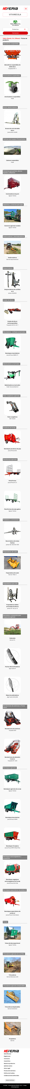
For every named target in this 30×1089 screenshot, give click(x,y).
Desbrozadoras (12, 258)
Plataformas (12, 481)
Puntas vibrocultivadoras (12, 667)
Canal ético (7, 1061)
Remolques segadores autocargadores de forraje (12, 881)
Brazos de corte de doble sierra (12, 130)
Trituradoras (12, 976)
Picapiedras (12, 1039)
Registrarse (7, 1056)
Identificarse (7, 1054)
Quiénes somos (8, 1066)
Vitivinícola (15, 14)
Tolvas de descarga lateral (12, 944)
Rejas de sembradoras (12, 696)
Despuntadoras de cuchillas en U (12, 291)
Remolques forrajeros (12, 847)
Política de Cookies (9, 1073)
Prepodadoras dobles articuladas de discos (12, 606)
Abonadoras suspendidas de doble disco (12, 66)
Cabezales (12, 639)
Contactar (15, 33)
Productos (15, 29)
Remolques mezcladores (12, 354)
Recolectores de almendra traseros (12, 759)
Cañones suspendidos (12, 161)
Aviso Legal (7, 1068)
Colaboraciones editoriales (11, 1075)
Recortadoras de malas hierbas (12, 543)
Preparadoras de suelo (12, 574)
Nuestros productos (9, 1063)
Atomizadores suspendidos (12, 97)
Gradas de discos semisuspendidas (12, 323)
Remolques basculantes (12, 818)
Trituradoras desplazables (12, 1008)
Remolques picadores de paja (12, 449)
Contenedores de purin (12, 195)
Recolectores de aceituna (12, 729)
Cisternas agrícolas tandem (12, 226)
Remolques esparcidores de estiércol (12, 913)
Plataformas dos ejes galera (12, 510)
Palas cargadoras (12, 418)
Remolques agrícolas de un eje (12, 790)
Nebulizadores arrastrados (12, 386)
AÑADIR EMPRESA (10, 1080)
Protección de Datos (9, 1071)
